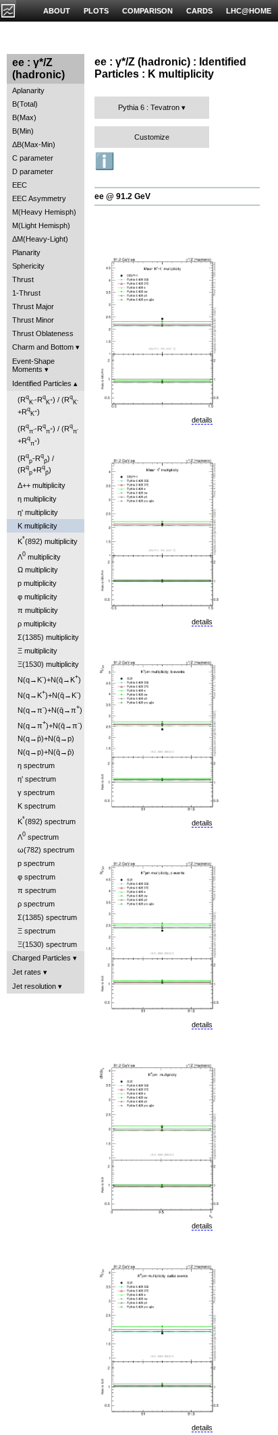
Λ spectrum (38, 836)
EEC (19, 185)
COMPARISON (147, 11)
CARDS (199, 11)
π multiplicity (38, 610)
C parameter (32, 158)
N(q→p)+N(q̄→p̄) (46, 752)
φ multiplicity (37, 597)
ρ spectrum (36, 904)
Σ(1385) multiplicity (48, 637)
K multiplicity (37, 526)
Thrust (23, 279)
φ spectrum (36, 877)
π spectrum (37, 890)
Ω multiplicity (38, 570)
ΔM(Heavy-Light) (40, 239)
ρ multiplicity (37, 624)
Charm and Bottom (43, 347)
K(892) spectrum (47, 820)
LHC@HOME (248, 11)
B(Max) (24, 117)
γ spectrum (36, 792)
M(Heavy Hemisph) (44, 212)
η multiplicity (37, 499)
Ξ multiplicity (37, 651)
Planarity (26, 252)
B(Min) (23, 131)
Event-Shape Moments (33, 365)
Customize (151, 137)
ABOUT (56, 11)
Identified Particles (42, 383)
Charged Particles (41, 958)
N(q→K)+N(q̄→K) (49, 679)
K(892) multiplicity (48, 540)
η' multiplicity (38, 512)
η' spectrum (37, 779)
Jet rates (26, 972)
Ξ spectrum (36, 931)
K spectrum (36, 806)
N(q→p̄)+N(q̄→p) (46, 738)
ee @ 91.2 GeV (122, 196)
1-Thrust (26, 293)
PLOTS (96, 11)
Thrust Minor (33, 320)
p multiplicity (37, 583)
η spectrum (36, 765)
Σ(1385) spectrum (47, 917)
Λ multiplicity (39, 556)
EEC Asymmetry (39, 198)
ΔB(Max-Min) (33, 144)
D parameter (32, 171)
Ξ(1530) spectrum (47, 944)
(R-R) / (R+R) (48, 405)
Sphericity (28, 266)
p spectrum (36, 863)
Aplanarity (28, 90)
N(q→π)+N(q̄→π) (50, 709)
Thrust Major (33, 306)
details (202, 420)
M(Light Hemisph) (41, 225)
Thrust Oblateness (43, 333)
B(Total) (25, 104)
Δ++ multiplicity (41, 485)
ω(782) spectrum (46, 850)
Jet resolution (34, 986)
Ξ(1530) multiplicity (48, 664)
